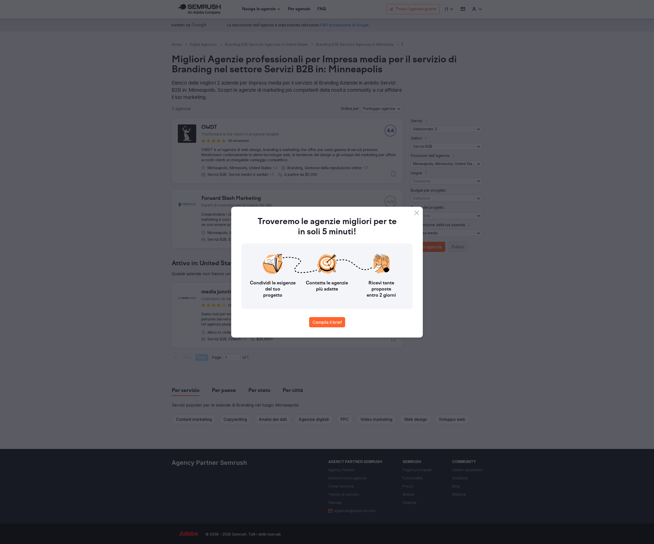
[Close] (417, 213)
